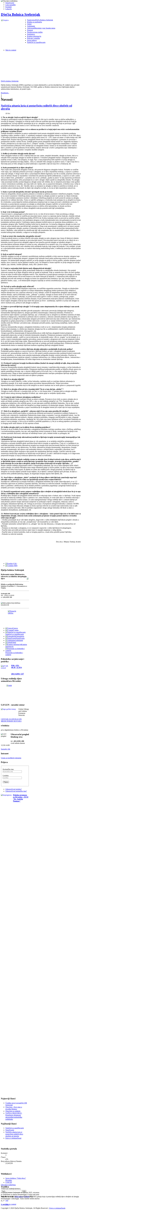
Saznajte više (5, 749)
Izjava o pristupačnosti (57, 1208)
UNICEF (8, 1182)
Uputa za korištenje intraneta (11, 758)
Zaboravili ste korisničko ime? (16, 791)
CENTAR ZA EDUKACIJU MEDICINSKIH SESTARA (11, 720)
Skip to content (10, 50)
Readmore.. (5, 1201)
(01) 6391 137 (17, 674)
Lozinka (6, 776)
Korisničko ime (8, 769)
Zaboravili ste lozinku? (13, 789)
